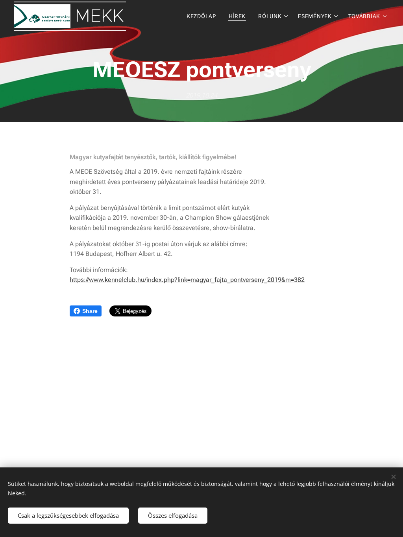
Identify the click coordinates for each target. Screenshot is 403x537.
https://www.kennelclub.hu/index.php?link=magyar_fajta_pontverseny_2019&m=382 (187, 279)
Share (90, 311)
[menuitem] (203, 16)
